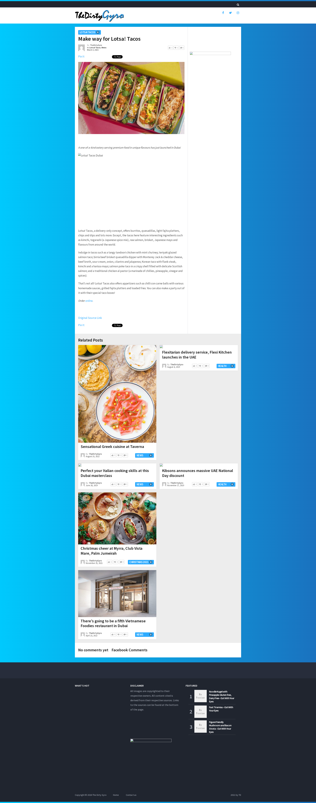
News (104, 47)
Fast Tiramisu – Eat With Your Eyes (221, 709)
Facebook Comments (129, 649)
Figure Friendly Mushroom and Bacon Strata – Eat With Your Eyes (220, 727)
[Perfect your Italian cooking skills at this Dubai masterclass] (79, 465)
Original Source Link (90, 318)
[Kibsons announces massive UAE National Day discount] (161, 465)
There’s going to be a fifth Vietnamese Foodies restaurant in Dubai (113, 623)
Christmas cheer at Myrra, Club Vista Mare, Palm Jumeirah (111, 551)
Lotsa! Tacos (87, 32)
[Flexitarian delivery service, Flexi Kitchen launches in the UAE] (161, 346)
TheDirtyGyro (96, 45)
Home (116, 794)
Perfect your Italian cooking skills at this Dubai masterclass (115, 473)
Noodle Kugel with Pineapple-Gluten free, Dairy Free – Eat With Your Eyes (221, 696)
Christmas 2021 (138, 562)
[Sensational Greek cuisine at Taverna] (117, 394)
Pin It (81, 56)
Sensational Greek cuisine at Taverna (112, 446)
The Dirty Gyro (99, 794)
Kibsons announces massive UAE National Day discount (197, 473)
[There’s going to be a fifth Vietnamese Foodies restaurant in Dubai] (117, 593)
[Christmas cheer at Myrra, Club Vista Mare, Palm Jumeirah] (117, 518)
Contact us (131, 794)
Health (222, 366)
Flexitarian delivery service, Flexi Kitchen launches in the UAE (197, 355)
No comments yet (93, 649)
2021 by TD (236, 794)
